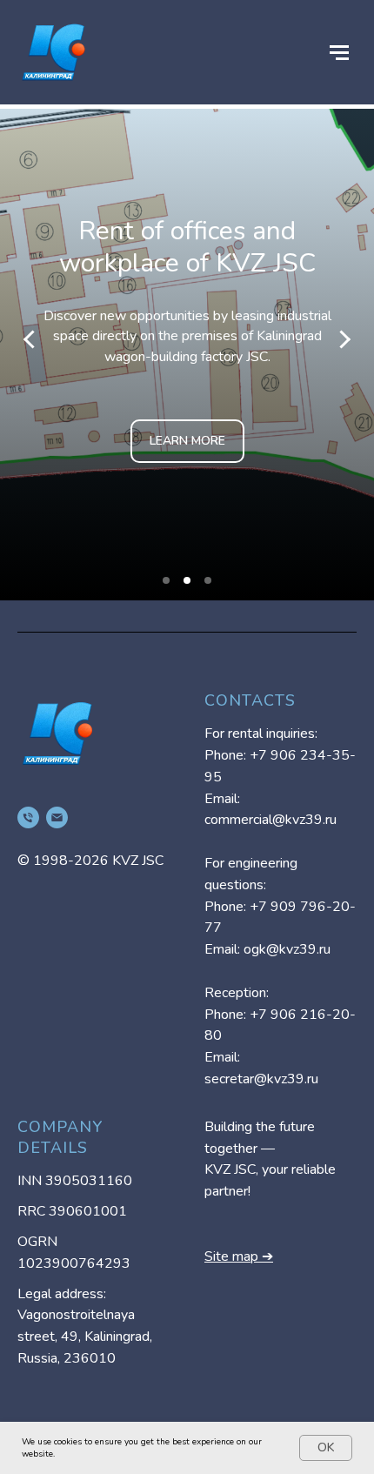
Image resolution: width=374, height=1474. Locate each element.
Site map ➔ (238, 1256)
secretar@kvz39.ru (261, 1079)
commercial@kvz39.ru (270, 819)
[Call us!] (28, 817)
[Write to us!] (57, 817)
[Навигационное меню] (339, 52)
